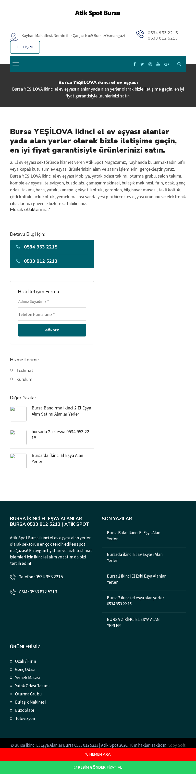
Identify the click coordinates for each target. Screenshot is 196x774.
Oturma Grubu (28, 694)
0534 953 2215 (163, 32)
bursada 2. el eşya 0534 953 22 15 (60, 435)
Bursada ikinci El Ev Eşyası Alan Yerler (135, 557)
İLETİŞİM (25, 47)
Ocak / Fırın (25, 661)
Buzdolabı (24, 710)
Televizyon (25, 718)
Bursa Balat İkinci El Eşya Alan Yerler (133, 536)
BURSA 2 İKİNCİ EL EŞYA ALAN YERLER (133, 622)
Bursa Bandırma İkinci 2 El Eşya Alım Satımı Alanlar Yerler (61, 411)
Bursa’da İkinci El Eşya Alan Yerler (57, 458)
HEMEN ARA (99, 754)
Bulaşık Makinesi (30, 702)
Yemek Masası (27, 677)
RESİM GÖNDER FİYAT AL (99, 767)
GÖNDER (52, 330)
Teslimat (24, 370)
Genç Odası (25, 669)
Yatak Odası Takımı (32, 686)
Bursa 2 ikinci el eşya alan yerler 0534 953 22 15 (135, 601)
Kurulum (24, 379)
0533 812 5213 (163, 38)
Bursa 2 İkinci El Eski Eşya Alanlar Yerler (136, 579)
